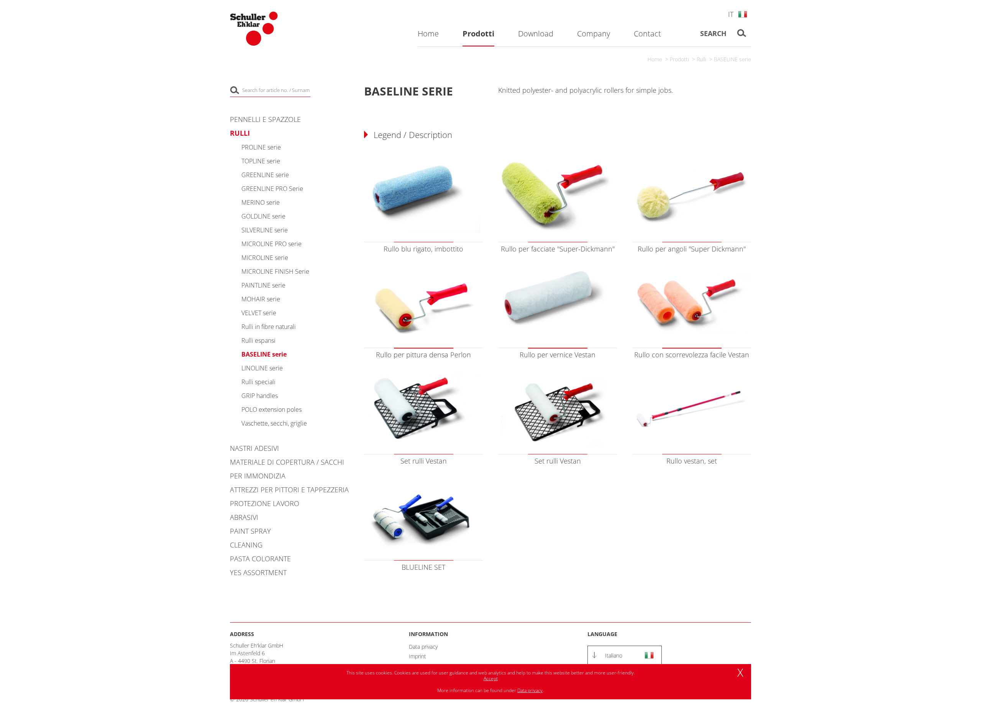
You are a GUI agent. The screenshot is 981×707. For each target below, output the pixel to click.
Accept (491, 678)
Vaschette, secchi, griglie (274, 423)
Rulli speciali (258, 382)
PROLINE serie (261, 147)
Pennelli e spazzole (265, 119)
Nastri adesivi (254, 448)
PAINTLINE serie (263, 285)
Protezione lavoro (264, 503)
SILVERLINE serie (264, 230)
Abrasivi (244, 517)
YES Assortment (258, 572)
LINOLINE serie (262, 368)
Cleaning (246, 544)
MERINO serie (260, 202)
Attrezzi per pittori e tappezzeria (289, 489)
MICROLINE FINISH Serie (275, 271)
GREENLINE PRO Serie (272, 188)
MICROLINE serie (264, 257)
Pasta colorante (260, 558)
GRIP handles (259, 395)
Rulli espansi (258, 340)
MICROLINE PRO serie (271, 244)
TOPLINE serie (260, 161)
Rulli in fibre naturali (268, 326)
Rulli (701, 59)
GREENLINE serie (265, 175)
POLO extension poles (271, 409)
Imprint (417, 656)
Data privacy (423, 646)
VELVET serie (258, 313)
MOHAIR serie (260, 299)
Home (655, 59)
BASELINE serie (732, 59)
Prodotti (679, 59)
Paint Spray (250, 531)
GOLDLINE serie (263, 216)
